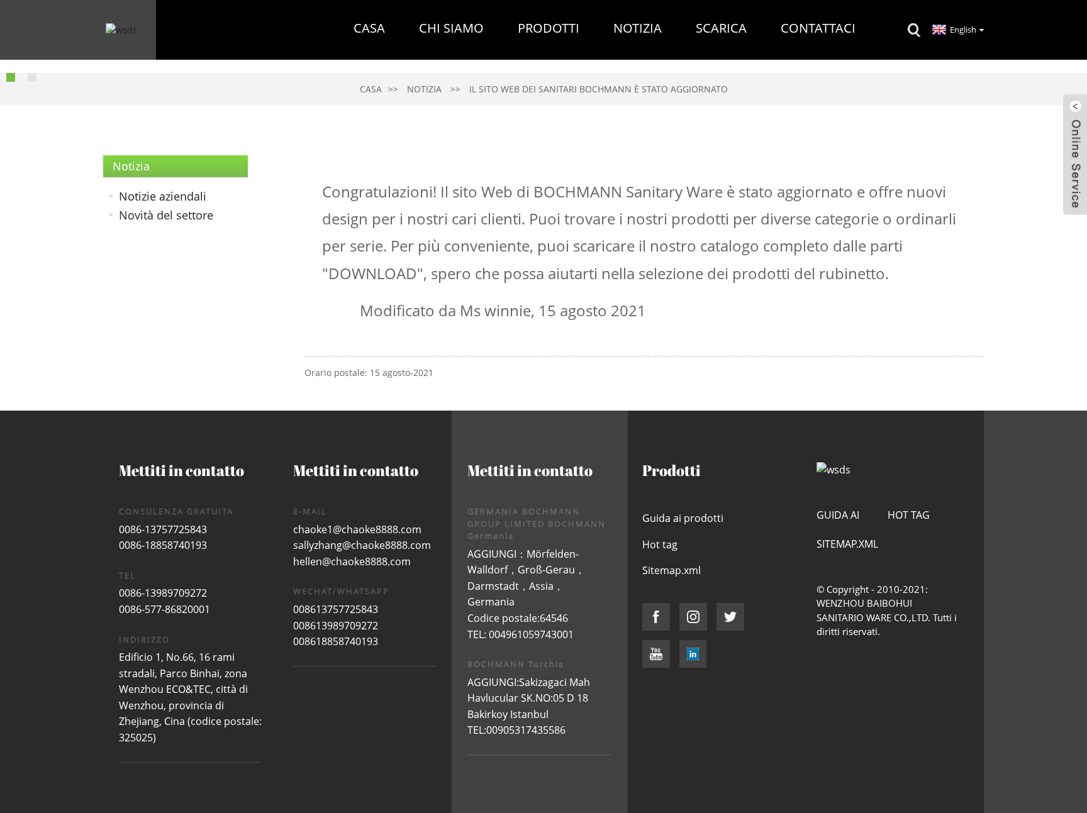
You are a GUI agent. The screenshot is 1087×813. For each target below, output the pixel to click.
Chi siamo (451, 27)
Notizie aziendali (162, 196)
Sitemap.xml (671, 570)
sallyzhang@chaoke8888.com (362, 545)
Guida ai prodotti (682, 518)
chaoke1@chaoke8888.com (357, 529)
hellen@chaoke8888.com (352, 561)
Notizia (637, 27)
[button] (10, 77)
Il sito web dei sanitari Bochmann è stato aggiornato (598, 89)
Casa (369, 27)
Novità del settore (166, 215)
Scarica (721, 27)
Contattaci (818, 27)
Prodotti (548, 27)
